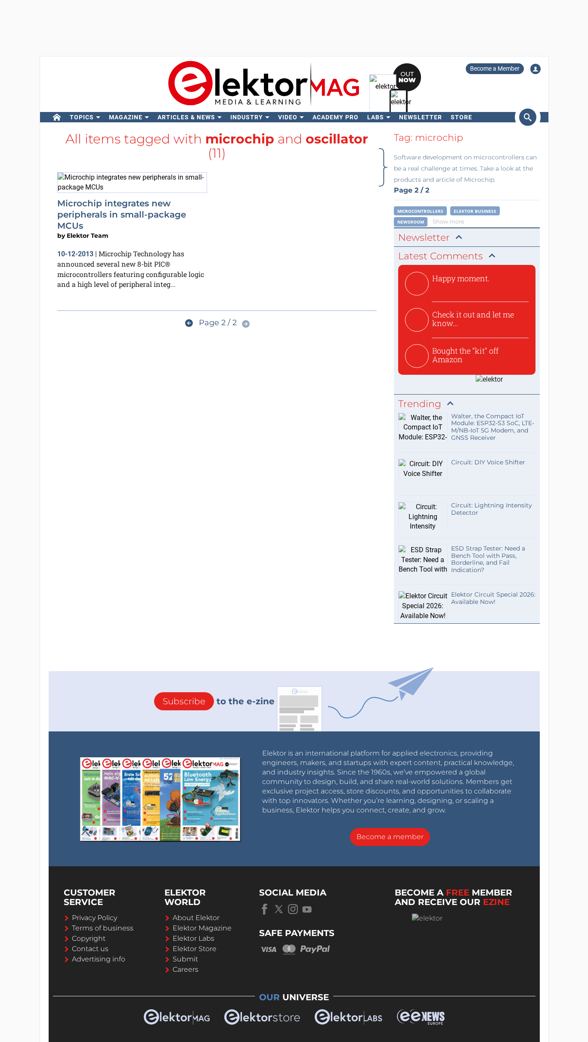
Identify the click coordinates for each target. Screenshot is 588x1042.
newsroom (410, 222)
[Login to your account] (535, 69)
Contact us (90, 949)
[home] (57, 117)
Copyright (88, 938)
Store (461, 117)
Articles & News (186, 117)
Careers (185, 969)
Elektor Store (195, 949)
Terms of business (102, 928)
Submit (185, 959)
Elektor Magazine (202, 928)
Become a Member (495, 68)
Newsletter (420, 117)
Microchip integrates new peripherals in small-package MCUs (121, 214)
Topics (82, 117)
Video (287, 117)
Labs (375, 117)
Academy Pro (336, 117)
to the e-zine (219, 701)
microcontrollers (420, 211)
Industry (246, 117)
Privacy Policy (94, 918)
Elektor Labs (193, 938)
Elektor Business (475, 211)
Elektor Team (87, 236)
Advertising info (98, 959)
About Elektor (196, 918)
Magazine (125, 117)
